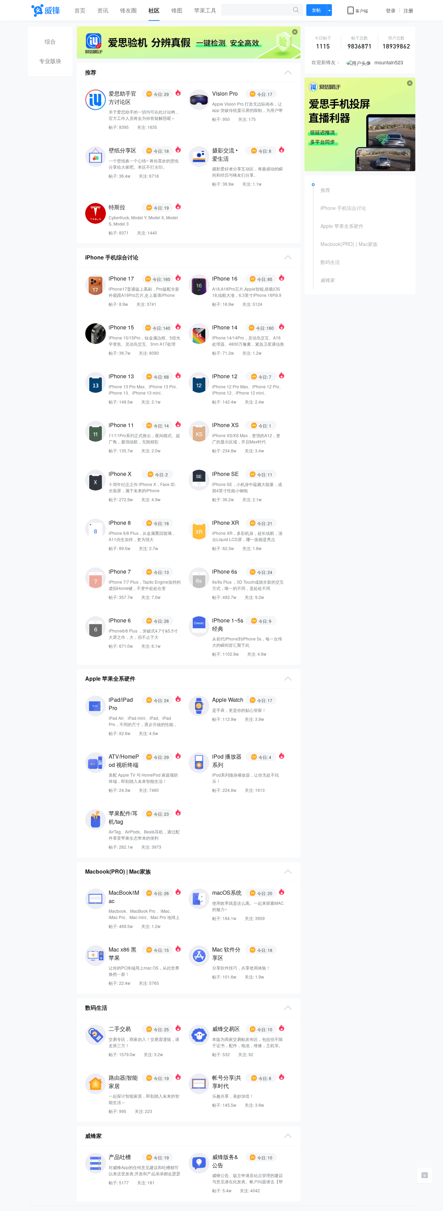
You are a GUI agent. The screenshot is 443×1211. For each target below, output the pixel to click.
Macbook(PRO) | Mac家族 (349, 243)
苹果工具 (205, 10)
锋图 (176, 10)
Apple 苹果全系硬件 (341, 225)
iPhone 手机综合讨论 (343, 207)
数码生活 (330, 261)
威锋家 (327, 279)
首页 (79, 10)
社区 (154, 10)
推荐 (325, 189)
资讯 (102, 10)
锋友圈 (128, 10)
